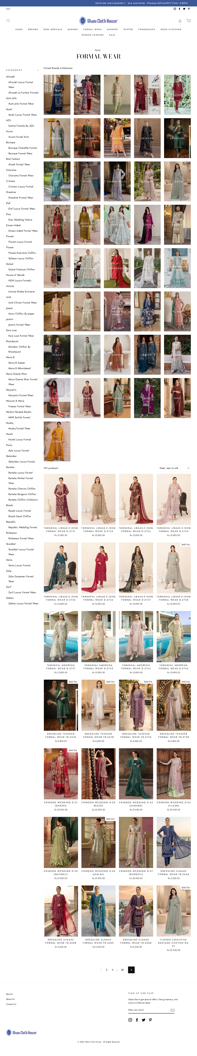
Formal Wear (92, 29)
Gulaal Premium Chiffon (21, 269)
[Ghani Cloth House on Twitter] (143, 1020)
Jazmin (9, 319)
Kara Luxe (11, 330)
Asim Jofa (11, 98)
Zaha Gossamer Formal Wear (21, 579)
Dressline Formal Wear (20, 197)
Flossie (10, 247)
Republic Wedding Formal (22, 527)
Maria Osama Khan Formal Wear (22, 382)
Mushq (9, 423)
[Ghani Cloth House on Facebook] (137, 1020)
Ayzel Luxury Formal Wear (22, 114)
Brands (33, 29)
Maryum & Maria (15, 401)
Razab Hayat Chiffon (19, 516)
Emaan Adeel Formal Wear (23, 231)
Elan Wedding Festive (20, 219)
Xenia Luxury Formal (19, 565)
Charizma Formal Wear (21, 175)
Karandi (112, 29)
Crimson (10, 181)
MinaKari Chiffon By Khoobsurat (19, 349)
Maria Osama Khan (16, 374)
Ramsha (10, 467)
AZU (8, 120)
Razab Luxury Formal (19, 510)
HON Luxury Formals (19, 280)
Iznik (8, 297)
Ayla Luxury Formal (18, 450)
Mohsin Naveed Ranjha (18, 412)
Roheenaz (11, 533)
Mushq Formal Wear (19, 428)
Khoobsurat (12, 341)
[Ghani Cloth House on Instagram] (130, 1020)
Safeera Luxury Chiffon (20, 258)
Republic (11, 522)
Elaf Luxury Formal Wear (21, 208)
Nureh (9, 434)
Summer (73, 29)
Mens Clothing (171, 29)
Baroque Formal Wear (20, 153)
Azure (9, 131)
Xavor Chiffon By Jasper (21, 313)
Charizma (11, 170)
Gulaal (9, 264)
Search (9, 994)
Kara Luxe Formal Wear (21, 336)
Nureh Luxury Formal (19, 439)
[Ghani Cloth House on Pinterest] (150, 1020)
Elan (8, 214)
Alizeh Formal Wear (19, 164)
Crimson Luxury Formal (20, 186)
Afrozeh (10, 76)
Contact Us (11, 1004)
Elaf (8, 203)
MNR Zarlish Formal (19, 417)
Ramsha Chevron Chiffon (22, 488)
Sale (112, 34)
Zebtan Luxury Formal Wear (23, 603)
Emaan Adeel (13, 225)
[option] (98, 3)
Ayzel (9, 109)
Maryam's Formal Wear (20, 395)
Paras (9, 445)
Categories (14, 70)
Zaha (9, 571)
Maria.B (10, 357)
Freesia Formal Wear (19, 406)
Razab (9, 505)
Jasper (9, 308)
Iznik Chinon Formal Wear (22, 302)
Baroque (10, 142)
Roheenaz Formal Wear (21, 538)
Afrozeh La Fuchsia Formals (23, 92)
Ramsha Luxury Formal (20, 472)
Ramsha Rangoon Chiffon (22, 494)
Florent (10, 236)
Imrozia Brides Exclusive (21, 291)
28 (122, 970)
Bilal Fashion (13, 159)
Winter (128, 29)
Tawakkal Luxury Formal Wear (21, 552)
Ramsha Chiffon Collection (23, 499)
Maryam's (11, 390)
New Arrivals (53, 29)
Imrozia (10, 286)
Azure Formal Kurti (18, 137)
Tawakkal (11, 544)
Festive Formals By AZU (21, 126)
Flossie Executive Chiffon (22, 253)
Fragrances (147, 29)
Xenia (9, 560)
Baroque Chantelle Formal (22, 148)
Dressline (11, 192)
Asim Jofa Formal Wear (21, 103)
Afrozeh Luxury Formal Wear (20, 84)
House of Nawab (15, 275)
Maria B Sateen (16, 363)
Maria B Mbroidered (19, 368)
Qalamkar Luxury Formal (21, 461)
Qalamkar (11, 456)
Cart (8, 8)
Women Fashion (93, 34)
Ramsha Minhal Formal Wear (20, 480)
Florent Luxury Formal (20, 242)
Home (19, 29)
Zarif (8, 587)
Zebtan (10, 598)
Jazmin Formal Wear (19, 324)
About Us (10, 999)
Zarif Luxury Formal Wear (22, 592)
